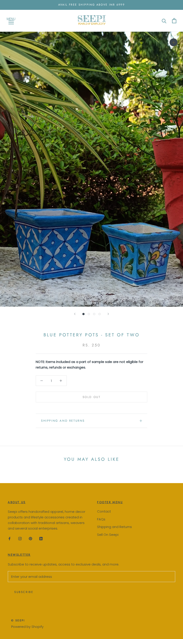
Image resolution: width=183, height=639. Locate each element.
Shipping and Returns (114, 526)
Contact (104, 511)
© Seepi (18, 620)
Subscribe (23, 592)
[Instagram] (20, 538)
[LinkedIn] (41, 538)
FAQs (101, 519)
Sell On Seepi (108, 534)
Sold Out (92, 397)
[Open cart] (174, 20)
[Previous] (74, 314)
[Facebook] (9, 538)
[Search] (164, 20)
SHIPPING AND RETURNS (63, 421)
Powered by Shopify (27, 626)
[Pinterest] (30, 538)
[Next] (108, 314)
